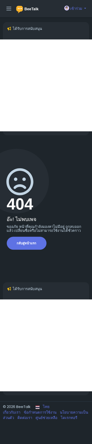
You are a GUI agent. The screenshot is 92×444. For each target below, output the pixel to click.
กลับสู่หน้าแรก (26, 243)
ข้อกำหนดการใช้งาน (40, 412)
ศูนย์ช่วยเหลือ (47, 417)
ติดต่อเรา (25, 417)
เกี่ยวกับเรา (12, 412)
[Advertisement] (46, 85)
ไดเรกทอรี (69, 417)
